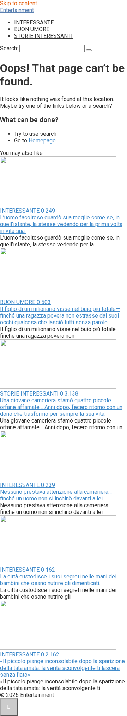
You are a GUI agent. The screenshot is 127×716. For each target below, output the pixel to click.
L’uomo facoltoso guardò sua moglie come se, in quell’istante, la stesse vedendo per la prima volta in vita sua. (61, 224)
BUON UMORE (31, 29)
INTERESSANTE (34, 22)
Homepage (42, 140)
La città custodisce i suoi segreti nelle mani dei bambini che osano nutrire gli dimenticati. (58, 580)
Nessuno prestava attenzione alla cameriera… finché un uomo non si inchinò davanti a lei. (56, 495)
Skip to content (18, 3)
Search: (9, 48)
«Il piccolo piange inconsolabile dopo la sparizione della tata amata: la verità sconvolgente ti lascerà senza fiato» (62, 668)
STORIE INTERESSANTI (43, 36)
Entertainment (17, 10)
